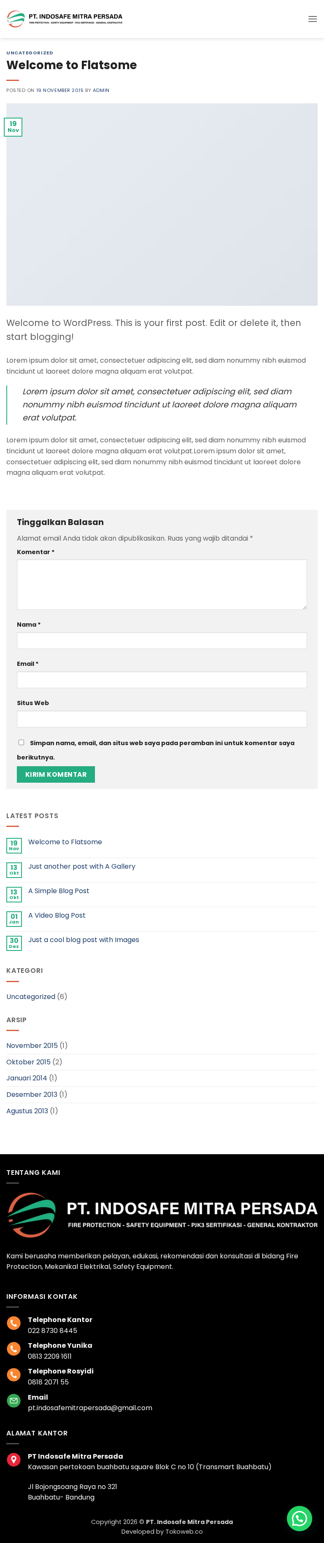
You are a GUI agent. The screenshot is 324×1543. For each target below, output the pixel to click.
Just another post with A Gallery (81, 866)
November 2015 (32, 1045)
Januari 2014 (26, 1078)
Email (28, 664)
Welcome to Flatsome (65, 842)
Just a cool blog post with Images (83, 940)
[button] (313, 18)
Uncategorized (29, 52)
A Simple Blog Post (58, 891)
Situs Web (33, 703)
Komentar (36, 552)
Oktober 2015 (28, 1062)
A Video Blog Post (57, 915)
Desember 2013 (31, 1094)
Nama (29, 624)
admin (101, 90)
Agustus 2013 (27, 1111)
